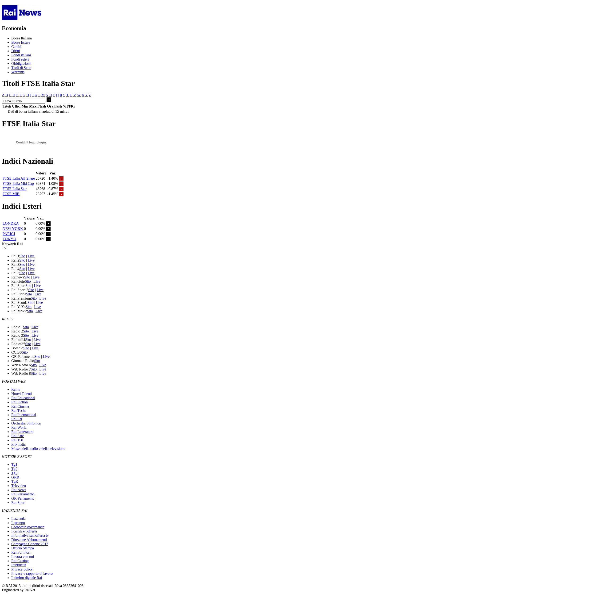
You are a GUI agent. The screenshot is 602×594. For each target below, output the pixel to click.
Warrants (17, 72)
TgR (14, 481)
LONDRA (11, 223)
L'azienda (18, 519)
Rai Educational (23, 398)
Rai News (18, 490)
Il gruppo (18, 523)
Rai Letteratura (22, 432)
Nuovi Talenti (21, 394)
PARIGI (9, 234)
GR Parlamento (22, 498)
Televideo (18, 486)
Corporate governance (27, 527)
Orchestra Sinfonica (26, 423)
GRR (15, 477)
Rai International (23, 415)
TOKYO (9, 239)
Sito (22, 256)
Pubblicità (18, 565)
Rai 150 (17, 440)
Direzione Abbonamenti (29, 540)
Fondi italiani (21, 55)
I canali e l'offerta (24, 531)
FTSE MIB (11, 194)
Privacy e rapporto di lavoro (32, 573)
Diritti (15, 51)
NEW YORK (13, 229)
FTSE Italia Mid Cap (18, 183)
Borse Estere (20, 42)
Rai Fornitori (20, 552)
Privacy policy (22, 569)
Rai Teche (18, 411)
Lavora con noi (22, 557)
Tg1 (14, 465)
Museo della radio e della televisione (38, 449)
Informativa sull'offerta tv (30, 535)
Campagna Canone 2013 (29, 544)
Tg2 (14, 469)
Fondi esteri (20, 59)
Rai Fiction (19, 402)
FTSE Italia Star (15, 189)
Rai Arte (17, 436)
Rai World (19, 427)
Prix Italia (18, 444)
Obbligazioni (21, 64)
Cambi (16, 47)
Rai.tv (15, 389)
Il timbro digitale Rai (26, 578)
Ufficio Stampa (22, 548)
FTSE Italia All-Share (19, 178)
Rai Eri (16, 419)
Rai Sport (18, 503)
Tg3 (14, 473)
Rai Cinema (20, 406)
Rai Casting (20, 561)
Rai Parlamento (22, 494)
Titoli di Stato (21, 68)
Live (31, 256)
